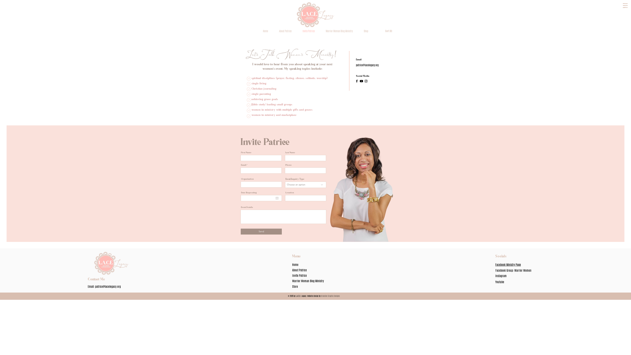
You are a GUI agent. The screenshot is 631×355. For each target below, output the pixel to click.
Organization (247, 179)
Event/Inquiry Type (294, 179)
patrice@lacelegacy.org (108, 286)
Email (243, 165)
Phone (288, 165)
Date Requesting (249, 192)
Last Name (290, 152)
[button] (625, 5)
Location (289, 192)
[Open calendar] (277, 198)
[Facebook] (357, 81)
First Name (246, 152)
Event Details (247, 207)
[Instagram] (366, 81)
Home (295, 264)
